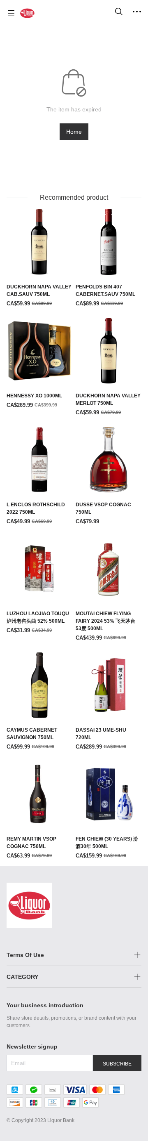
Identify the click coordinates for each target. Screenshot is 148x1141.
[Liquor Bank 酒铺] (27, 13)
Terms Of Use (25, 955)
